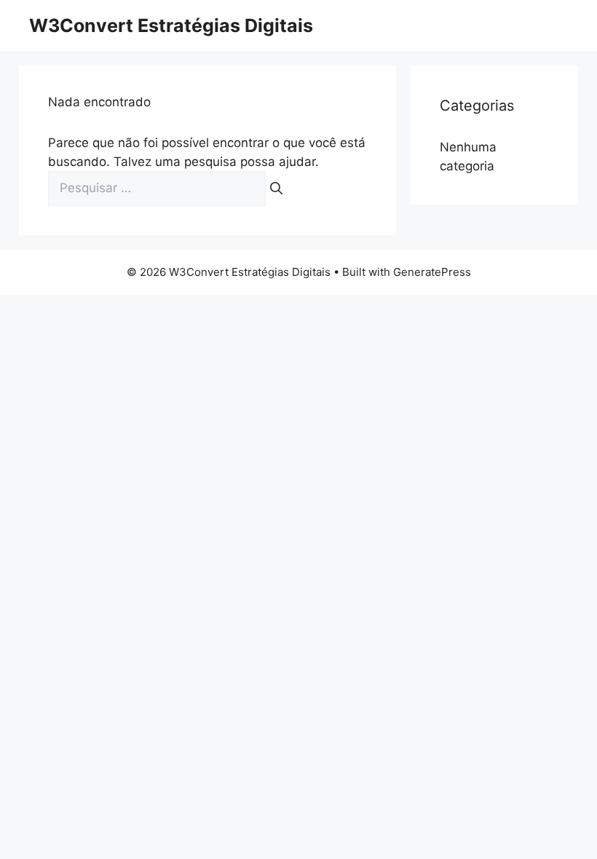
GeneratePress (432, 272)
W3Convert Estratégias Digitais (171, 25)
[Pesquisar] (276, 188)
